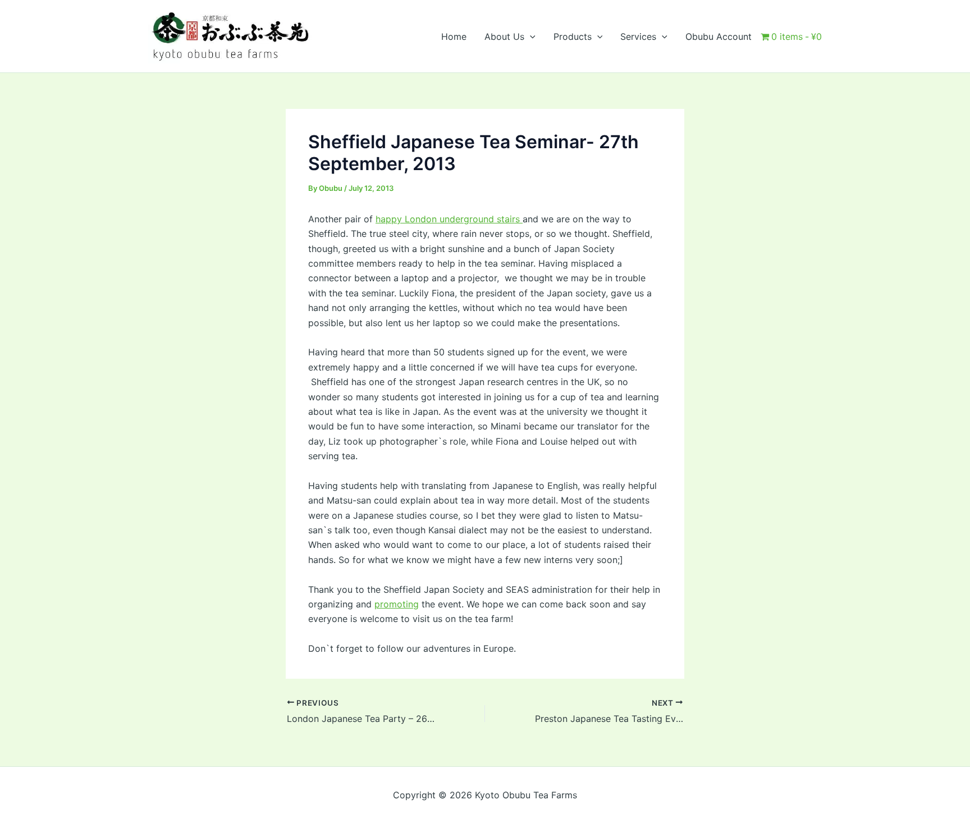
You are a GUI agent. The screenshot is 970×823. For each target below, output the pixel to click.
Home (453, 36)
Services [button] (638, 36)
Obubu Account (718, 36)
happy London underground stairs (449, 219)
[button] (530, 36)
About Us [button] (504, 36)
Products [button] (572, 36)
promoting (396, 604)
